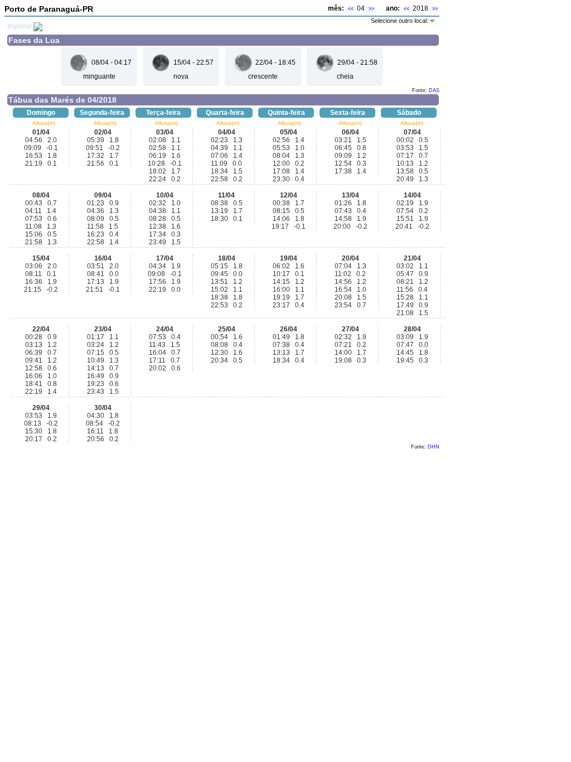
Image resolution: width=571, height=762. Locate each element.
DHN (433, 447)
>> (371, 9)
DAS (434, 90)
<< (351, 9)
